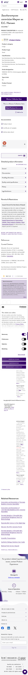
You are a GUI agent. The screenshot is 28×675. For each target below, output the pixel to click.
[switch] (24, 339)
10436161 (10, 256)
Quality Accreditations (14, 664)
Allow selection (14, 363)
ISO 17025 (9, 669)
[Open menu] (2, 2)
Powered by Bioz (6, 489)
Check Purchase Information (14, 108)
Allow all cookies (14, 359)
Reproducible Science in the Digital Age (13, 523)
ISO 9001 (9, 666)
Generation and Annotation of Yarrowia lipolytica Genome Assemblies (13, 503)
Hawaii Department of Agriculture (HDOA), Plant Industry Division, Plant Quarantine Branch (13, 222)
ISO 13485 (18, 666)
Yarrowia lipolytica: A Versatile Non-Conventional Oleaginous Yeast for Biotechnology (12, 517)
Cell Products (15, 10)
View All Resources (9, 550)
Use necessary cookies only (14, 367)
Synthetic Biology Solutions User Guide (13, 542)
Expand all (22, 164)
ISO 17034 (19, 669)
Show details (21, 354)
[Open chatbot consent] (25, 672)
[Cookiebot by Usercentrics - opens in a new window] (19, 307)
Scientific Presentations (8, 538)
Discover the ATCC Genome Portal (11, 527)
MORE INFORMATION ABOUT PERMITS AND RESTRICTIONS (11, 233)
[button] (25, 5)
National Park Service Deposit (10, 546)
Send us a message (14, 577)
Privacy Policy (19, 324)
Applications (5, 10)
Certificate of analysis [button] (9, 128)
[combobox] (12, 5)
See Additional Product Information (11, 93)
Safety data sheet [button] (8, 132)
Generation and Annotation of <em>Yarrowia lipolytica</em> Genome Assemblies (13, 509)
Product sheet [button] (7, 124)
